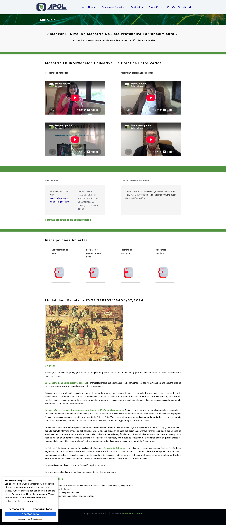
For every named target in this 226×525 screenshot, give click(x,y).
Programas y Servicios (113, 7)
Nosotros (92, 7)
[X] (179, 7)
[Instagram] (168, 7)
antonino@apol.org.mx (60, 198)
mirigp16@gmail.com (59, 202)
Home (81, 7)
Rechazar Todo (42, 509)
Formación (154, 7)
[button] (125, 7)
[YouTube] (184, 7)
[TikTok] (190, 7)
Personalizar (16, 509)
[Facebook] (173, 7)
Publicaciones (138, 7)
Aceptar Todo (30, 514)
